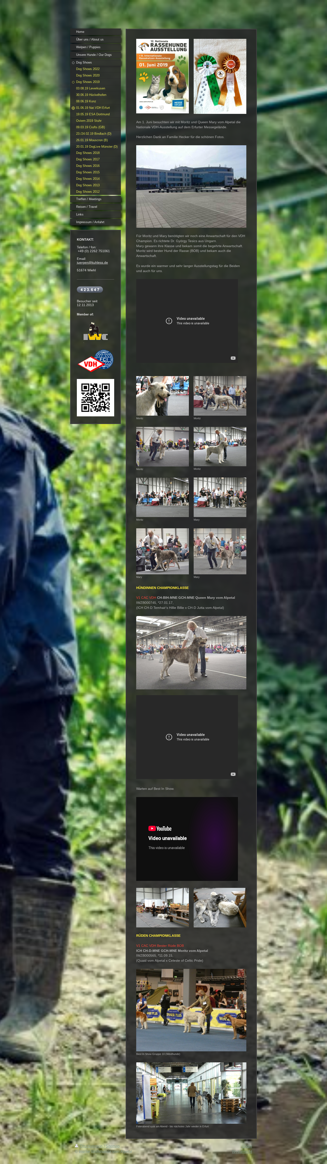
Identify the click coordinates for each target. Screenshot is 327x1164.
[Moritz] (162, 396)
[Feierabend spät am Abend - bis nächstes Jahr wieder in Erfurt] (191, 1093)
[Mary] (162, 551)
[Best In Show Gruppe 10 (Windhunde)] (191, 1010)
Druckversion (91, 1146)
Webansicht (242, 1152)
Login (247, 1146)
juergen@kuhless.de (92, 262)
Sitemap (113, 1146)
